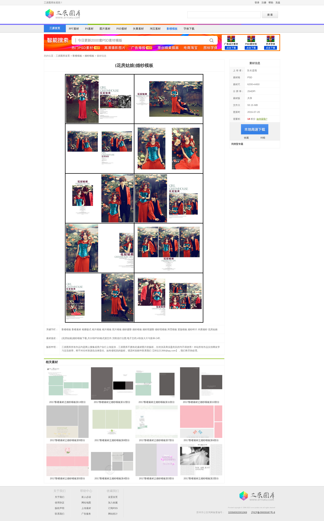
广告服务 (86, 513)
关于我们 (59, 497)
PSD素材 (121, 28)
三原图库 (62, 14)
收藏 (246, 137)
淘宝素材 (155, 28)
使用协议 (59, 502)
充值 (277, 2)
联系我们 (59, 513)
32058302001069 (237, 512)
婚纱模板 (89, 55)
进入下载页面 (254, 129)
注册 (264, 2)
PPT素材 (74, 28)
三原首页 (54, 28)
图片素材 (105, 28)
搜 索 (270, 14)
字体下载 (189, 28)
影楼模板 (172, 28)
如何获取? (261, 119)
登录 (257, 2)
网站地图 (86, 502)
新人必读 (86, 497)
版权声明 (59, 508)
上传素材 (86, 508)
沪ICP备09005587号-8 (263, 512)
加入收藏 (113, 502)
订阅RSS (113, 508)
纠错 (263, 137)
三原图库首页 (63, 55)
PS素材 (89, 28)
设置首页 (113, 497)
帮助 (270, 2)
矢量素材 (138, 28)
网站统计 (113, 513)
